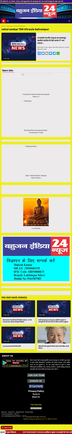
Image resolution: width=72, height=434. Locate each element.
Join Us (24, 416)
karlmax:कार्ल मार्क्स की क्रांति (12, 346)
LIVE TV (16, 414)
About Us (4, 412)
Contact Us (11, 412)
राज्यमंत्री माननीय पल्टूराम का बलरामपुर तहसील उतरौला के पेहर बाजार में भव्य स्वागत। (51, 40)
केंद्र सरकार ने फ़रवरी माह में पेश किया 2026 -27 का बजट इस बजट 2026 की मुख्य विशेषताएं (17, 321)
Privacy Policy (29, 412)
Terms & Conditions (7, 414)
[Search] (69, 21)
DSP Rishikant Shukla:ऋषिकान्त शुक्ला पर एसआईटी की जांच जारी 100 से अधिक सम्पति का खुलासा (53, 321)
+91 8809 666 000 (51, 419)
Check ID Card (20, 412)
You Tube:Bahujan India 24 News (11, 416)
